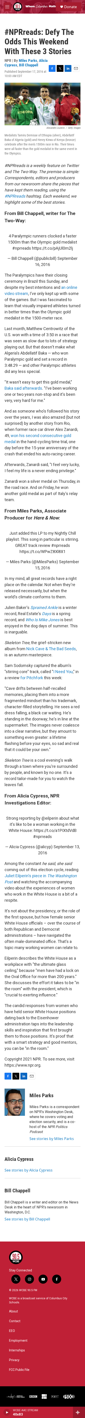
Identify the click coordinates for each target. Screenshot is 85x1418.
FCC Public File (19, 1370)
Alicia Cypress (19, 1159)
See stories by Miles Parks (51, 1138)
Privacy (14, 1360)
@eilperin (49, 818)
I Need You (63, 671)
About (13, 1311)
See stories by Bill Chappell (27, 1219)
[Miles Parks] (15, 1102)
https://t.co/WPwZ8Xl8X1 (42, 551)
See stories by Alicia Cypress (29, 1170)
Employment (18, 1340)
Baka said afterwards (23, 388)
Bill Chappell (28, 65)
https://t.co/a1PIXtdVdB (55, 830)
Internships (17, 1350)
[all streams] (79, 1412)
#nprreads (21, 248)
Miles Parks (28, 60)
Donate (70, 7)
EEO (12, 1331)
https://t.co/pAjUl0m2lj (52, 248)
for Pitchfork (31, 677)
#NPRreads (15, 196)
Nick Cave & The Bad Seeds (51, 648)
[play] (7, 1412)
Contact (14, 1321)
